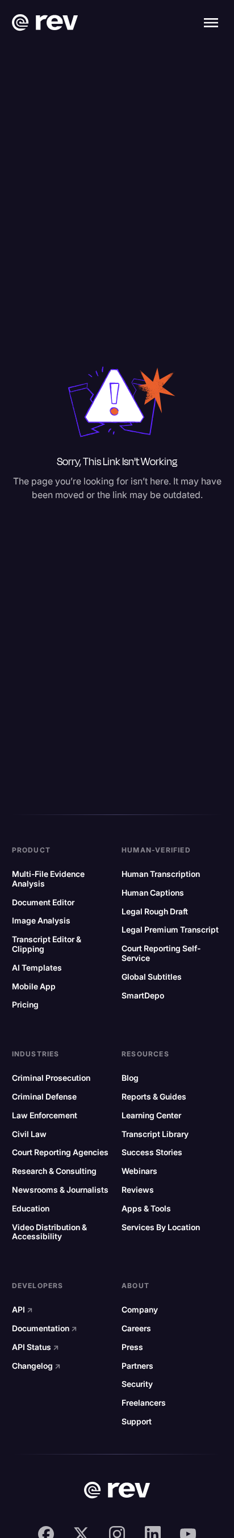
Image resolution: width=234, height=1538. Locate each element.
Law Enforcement (44, 1115)
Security (137, 1384)
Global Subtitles (152, 976)
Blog (130, 1078)
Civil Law (29, 1134)
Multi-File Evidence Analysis (48, 879)
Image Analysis (41, 920)
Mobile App (34, 986)
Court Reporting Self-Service (161, 953)
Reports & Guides (154, 1096)
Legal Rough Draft (155, 911)
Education (30, 1208)
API (22, 1309)
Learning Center (151, 1115)
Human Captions (153, 892)
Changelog (36, 1365)
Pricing (25, 1004)
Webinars (139, 1171)
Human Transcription (161, 874)
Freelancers (144, 1402)
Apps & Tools (146, 1208)
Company (140, 1309)
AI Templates (37, 967)
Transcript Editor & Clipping (46, 944)
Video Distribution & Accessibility (49, 1232)
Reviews (138, 1189)
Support (137, 1421)
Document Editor (43, 902)
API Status (35, 1347)
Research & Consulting (54, 1171)
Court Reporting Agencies (60, 1152)
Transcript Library (155, 1134)
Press (132, 1347)
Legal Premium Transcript (170, 929)
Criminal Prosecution (51, 1078)
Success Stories (152, 1152)
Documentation (44, 1328)
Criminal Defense (44, 1096)
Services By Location (161, 1227)
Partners (137, 1365)
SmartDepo (143, 995)
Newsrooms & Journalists (60, 1189)
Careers (136, 1328)
